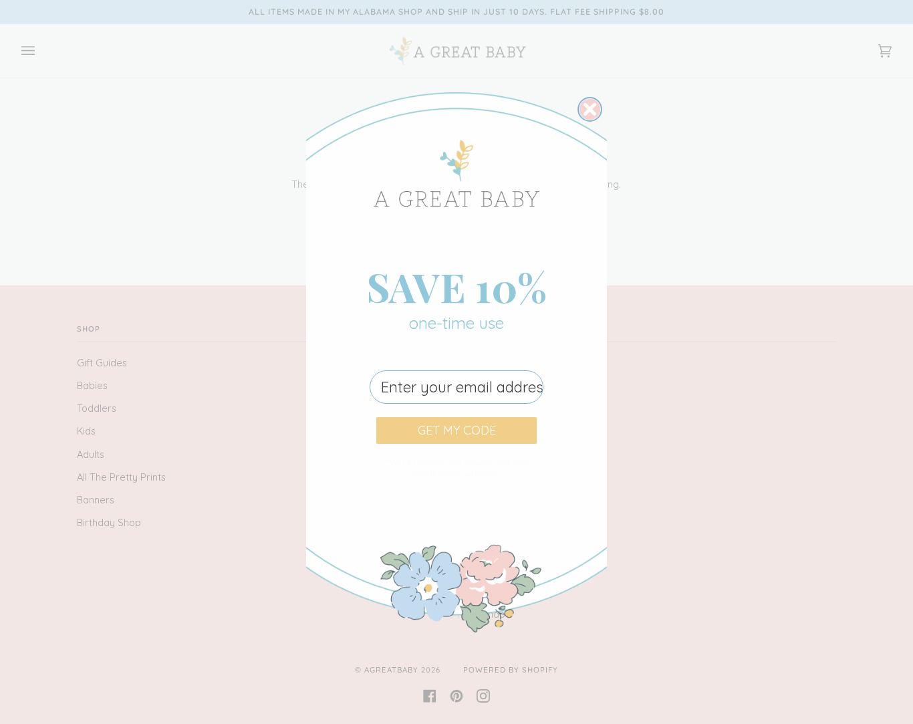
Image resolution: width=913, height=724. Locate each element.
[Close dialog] (590, 109)
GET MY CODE (457, 430)
